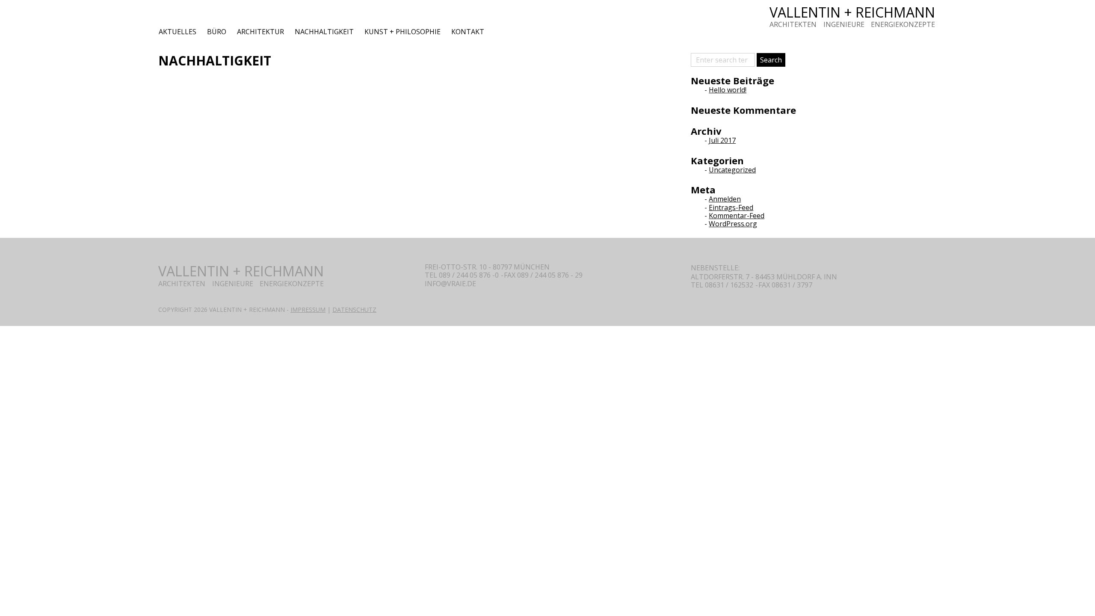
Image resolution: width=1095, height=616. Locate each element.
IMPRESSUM (308, 309)
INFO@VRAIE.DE (450, 284)
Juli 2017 (722, 140)
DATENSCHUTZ (354, 309)
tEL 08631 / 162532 (722, 285)
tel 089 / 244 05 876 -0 (462, 275)
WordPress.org (733, 223)
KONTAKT (467, 31)
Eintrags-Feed (731, 207)
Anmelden (725, 199)
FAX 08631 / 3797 (785, 285)
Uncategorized (732, 170)
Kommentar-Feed (736, 215)
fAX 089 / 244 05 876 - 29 (543, 275)
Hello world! (727, 90)
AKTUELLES (177, 31)
